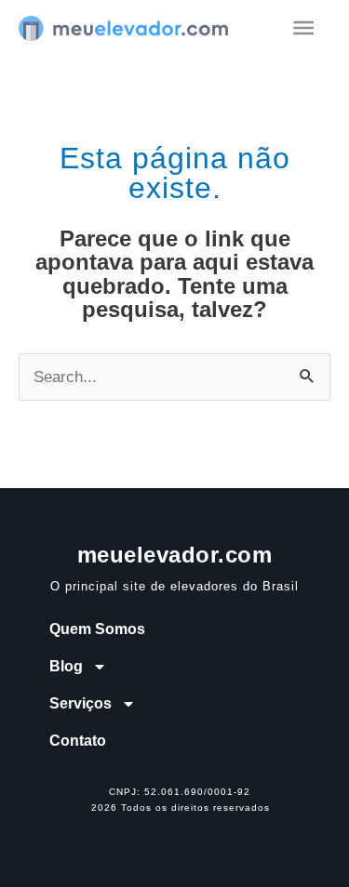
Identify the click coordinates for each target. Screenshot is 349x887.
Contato (77, 740)
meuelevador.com (175, 554)
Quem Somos (97, 629)
